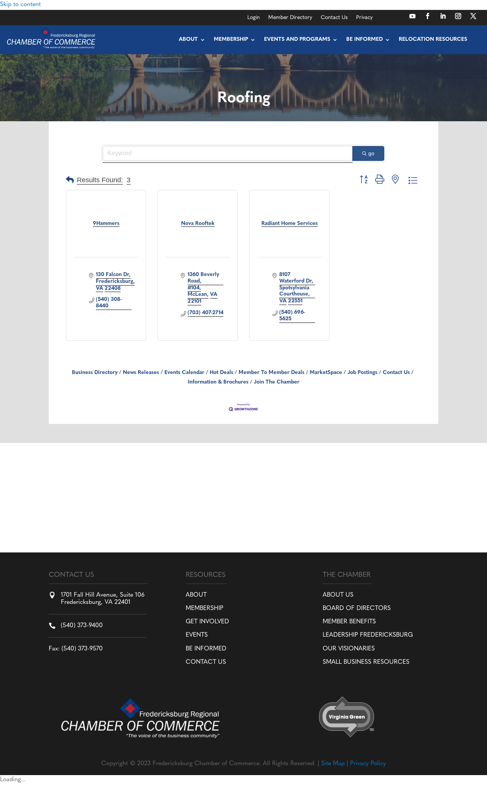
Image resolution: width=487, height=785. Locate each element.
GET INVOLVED (207, 622)
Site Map (333, 764)
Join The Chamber (276, 382)
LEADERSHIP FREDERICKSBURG (368, 635)
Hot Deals (221, 373)
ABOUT (196, 595)
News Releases (141, 373)
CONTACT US (206, 662)
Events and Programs (297, 39)
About (188, 39)
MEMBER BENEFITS (349, 622)
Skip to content (20, 5)
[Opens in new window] (412, 16)
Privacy (364, 18)
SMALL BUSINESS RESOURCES (366, 662)
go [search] (371, 153)
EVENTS (197, 635)
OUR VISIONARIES (349, 649)
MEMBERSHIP (204, 608)
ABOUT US (338, 595)
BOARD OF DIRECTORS (357, 608)
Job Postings (362, 373)
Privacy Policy (368, 764)
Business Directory (95, 373)
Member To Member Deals (271, 373)
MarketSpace (326, 373)
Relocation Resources (433, 39)
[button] (70, 180)
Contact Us (334, 18)
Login (253, 18)
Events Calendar (184, 373)
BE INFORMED (206, 649)
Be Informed (364, 39)
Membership (231, 39)
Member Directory (290, 18)
